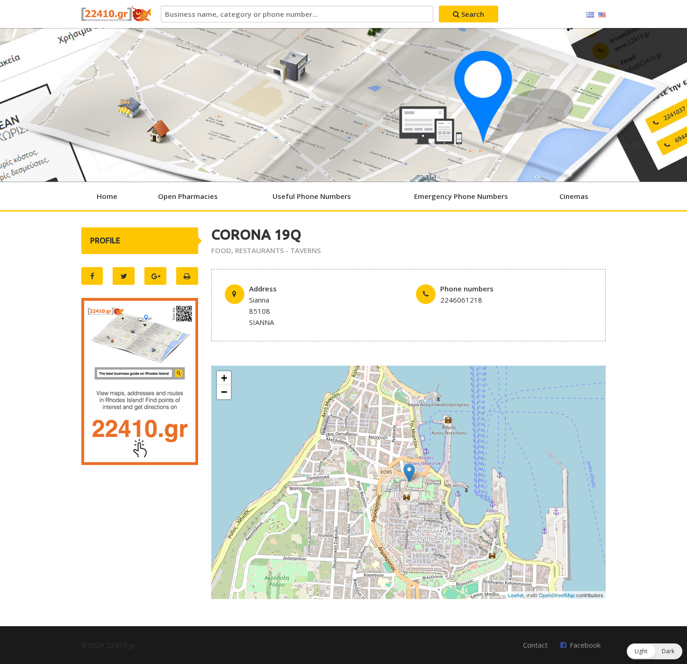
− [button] (224, 392)
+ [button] (224, 378)
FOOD (221, 250)
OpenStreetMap (557, 595)
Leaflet (515, 595)
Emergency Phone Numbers (461, 196)
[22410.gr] (116, 14)
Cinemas (573, 196)
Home (107, 196)
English (602, 15)
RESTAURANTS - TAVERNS (278, 250)
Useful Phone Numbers (311, 196)
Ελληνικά (590, 15)
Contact (535, 645)
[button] (654, 651)
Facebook (585, 645)
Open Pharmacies (188, 196)
